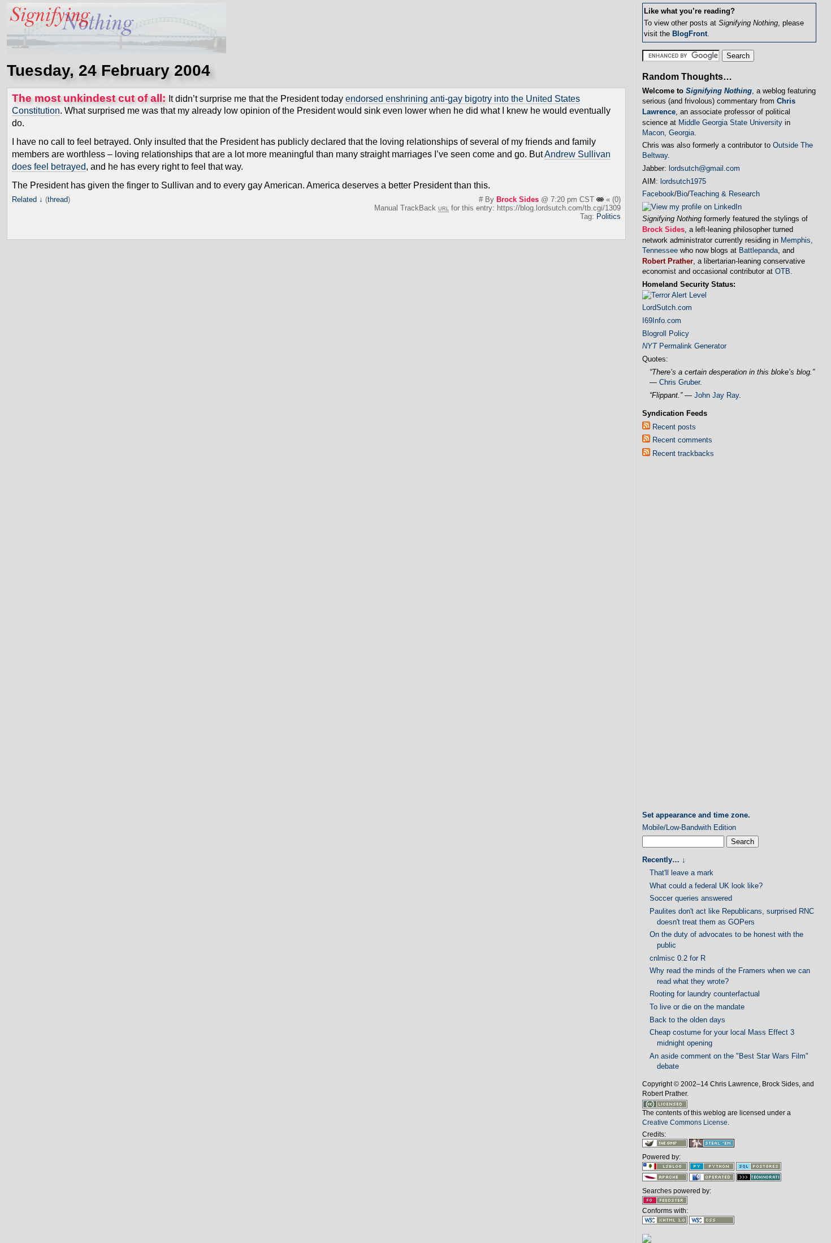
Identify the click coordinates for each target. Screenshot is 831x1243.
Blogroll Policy (665, 333)
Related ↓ (27, 199)
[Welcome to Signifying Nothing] (116, 50)
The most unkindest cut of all (87, 98)
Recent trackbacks (682, 453)
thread (57, 199)
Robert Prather (667, 261)
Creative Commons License (685, 1122)
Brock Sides (517, 199)
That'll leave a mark (681, 872)
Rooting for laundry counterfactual (705, 994)
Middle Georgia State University (730, 122)
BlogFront (689, 33)
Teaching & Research (725, 194)
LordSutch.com (667, 307)
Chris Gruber (679, 382)
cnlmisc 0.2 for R (678, 958)
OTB (782, 271)
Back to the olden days (687, 1020)
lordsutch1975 (683, 181)
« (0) (613, 199)
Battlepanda (758, 250)
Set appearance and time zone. (696, 815)
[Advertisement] (687, 636)
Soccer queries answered (691, 898)
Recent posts (673, 427)
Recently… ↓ (664, 859)
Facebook (658, 194)
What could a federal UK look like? (706, 885)
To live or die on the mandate (697, 1007)
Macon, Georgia (668, 132)
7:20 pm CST (573, 199)
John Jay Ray (716, 395)
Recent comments (681, 440)
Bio (682, 194)
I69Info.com (661, 320)
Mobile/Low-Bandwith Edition (689, 827)
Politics (608, 216)
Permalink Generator (684, 346)
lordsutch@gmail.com (704, 168)
